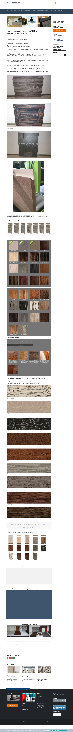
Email (10, 658)
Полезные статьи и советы (57, 694)
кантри (60, 46)
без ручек (55, 46)
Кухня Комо (40, 675)
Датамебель (36, 72)
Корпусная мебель (17, 7)
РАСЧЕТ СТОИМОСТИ (12, 704)
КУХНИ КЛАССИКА (57, 36)
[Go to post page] (14, 21)
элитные (55, 52)
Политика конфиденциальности (58, 693)
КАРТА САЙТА (55, 691)
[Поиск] (53, 3)
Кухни (9, 7)
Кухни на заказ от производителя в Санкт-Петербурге (37, 720)
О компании (39, 695)
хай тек (63, 50)
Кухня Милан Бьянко (11, 675)
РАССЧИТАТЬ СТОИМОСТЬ (59, 30)
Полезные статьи (36, 7)
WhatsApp (14, 658)
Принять (51, 730)
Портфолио (26, 7)
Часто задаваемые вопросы (42, 697)
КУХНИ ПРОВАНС (57, 39)
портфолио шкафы (56, 50)
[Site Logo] (13, 2)
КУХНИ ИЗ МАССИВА (58, 35)
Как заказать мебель (41, 696)
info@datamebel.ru (43, 706)
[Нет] (71, 730)
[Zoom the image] (18, 625)
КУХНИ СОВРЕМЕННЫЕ (58, 40)
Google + (7, 658)
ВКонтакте (12, 658)
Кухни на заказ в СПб (42, 524)
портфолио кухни (56, 49)
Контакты (44, 7)
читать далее (9, 681)
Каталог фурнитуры (25, 706)
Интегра (23, 530)
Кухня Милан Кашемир (27, 675)
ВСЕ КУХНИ (56, 34)
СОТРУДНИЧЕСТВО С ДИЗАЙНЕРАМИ (59, 699)
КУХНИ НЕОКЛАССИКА (58, 38)
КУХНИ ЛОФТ (56, 41)
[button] (28, 638)
